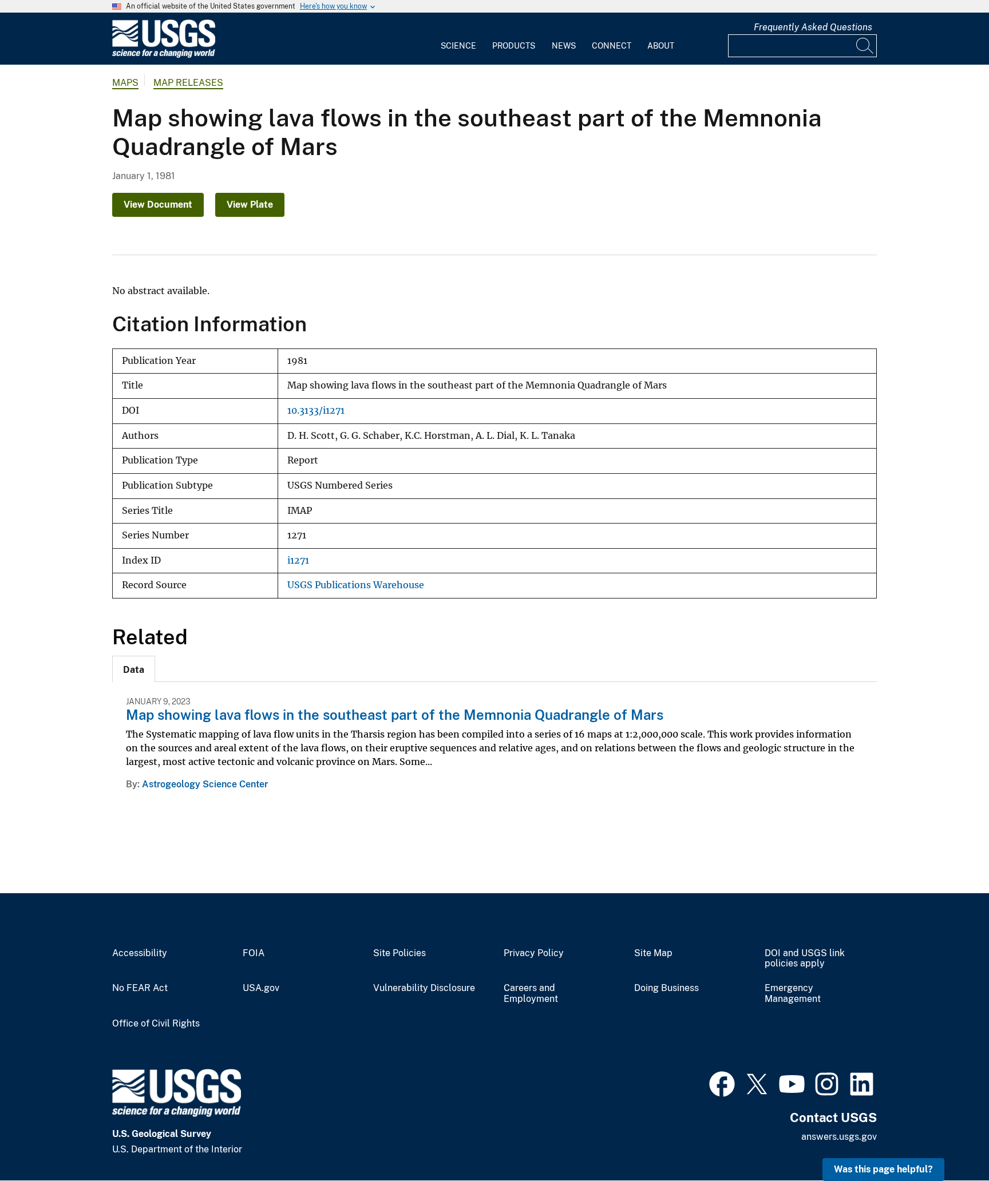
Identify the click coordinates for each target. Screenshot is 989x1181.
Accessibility (139, 953)
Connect (611, 45)
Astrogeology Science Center (205, 784)
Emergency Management (793, 993)
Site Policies (399, 953)
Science (458, 45)
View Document (158, 204)
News (564, 45)
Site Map (653, 953)
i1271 (298, 560)
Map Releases (188, 82)
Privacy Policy (534, 953)
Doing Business (666, 988)
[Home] (163, 55)
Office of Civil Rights (156, 1023)
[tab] (133, 669)
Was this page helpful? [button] (883, 1169)
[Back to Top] (947, 1139)
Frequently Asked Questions (813, 27)
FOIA (253, 953)
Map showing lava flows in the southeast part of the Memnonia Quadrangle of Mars (394, 715)
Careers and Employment (531, 993)
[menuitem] (458, 38)
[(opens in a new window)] (722, 1082)
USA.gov (261, 988)
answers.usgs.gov (839, 1136)
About (660, 45)
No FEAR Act (140, 988)
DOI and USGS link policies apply (805, 958)
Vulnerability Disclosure (424, 988)
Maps (125, 82)
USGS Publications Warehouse (355, 585)
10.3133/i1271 (316, 410)
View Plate (250, 204)
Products (513, 45)
